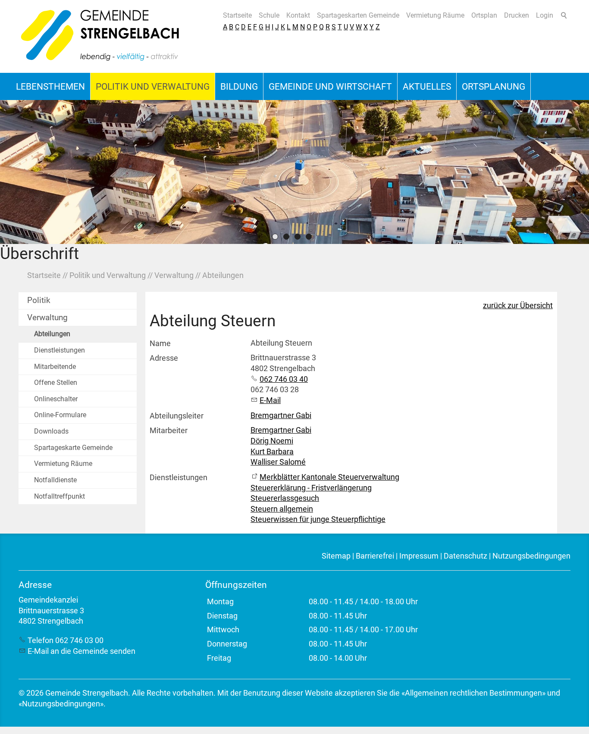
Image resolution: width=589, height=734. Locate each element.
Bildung (239, 86)
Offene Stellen (55, 382)
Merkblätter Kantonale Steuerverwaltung (329, 477)
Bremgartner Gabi (281, 415)
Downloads (51, 431)
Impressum (419, 556)
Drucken (516, 15)
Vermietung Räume (435, 15)
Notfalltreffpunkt (59, 496)
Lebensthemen (50, 86)
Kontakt (298, 15)
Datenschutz (465, 556)
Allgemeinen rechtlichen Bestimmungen (473, 693)
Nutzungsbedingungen (531, 556)
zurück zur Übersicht (518, 305)
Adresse (164, 358)
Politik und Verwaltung (153, 86)
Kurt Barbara (272, 451)
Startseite (237, 15)
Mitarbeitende (55, 366)
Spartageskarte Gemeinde (73, 448)
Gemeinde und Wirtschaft (330, 86)
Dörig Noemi (272, 441)
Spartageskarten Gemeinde (358, 15)
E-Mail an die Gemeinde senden (81, 651)
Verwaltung (47, 317)
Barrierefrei (375, 556)
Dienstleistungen (59, 350)
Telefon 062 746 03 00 (65, 640)
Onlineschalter (56, 399)
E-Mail (270, 400)
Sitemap (336, 556)
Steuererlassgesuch (285, 498)
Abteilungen (52, 334)
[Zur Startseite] (100, 36)
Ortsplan (484, 15)
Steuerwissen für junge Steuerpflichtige (318, 519)
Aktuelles (427, 86)
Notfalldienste (55, 480)
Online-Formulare (60, 415)
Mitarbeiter (169, 430)
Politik (38, 300)
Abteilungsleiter (177, 416)
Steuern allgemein (282, 509)
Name (160, 343)
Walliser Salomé (278, 462)
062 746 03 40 (284, 379)
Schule (269, 15)
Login (544, 15)
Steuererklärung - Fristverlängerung (311, 488)
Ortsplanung (493, 86)
